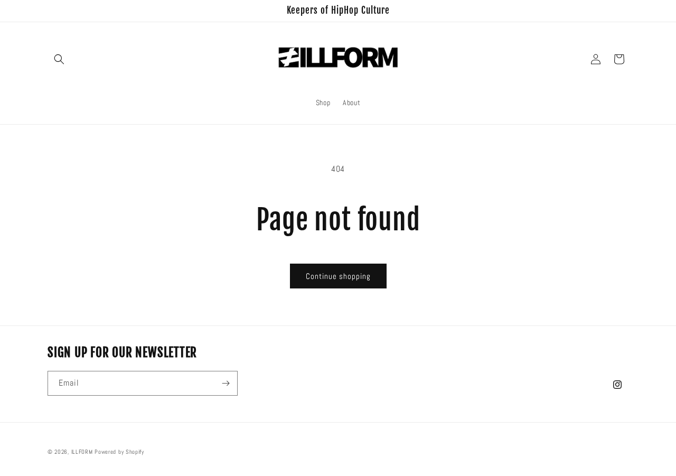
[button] (59, 59)
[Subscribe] (225, 383)
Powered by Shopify (119, 451)
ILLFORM (82, 451)
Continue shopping (338, 276)
